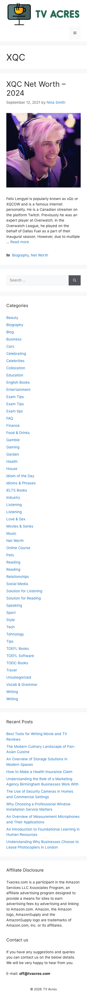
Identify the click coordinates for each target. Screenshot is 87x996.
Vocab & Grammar (21, 684)
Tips (10, 641)
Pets (10, 555)
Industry (13, 497)
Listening (14, 505)
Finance (13, 425)
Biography (20, 255)
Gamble (13, 440)
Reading (13, 562)
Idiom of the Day (20, 476)
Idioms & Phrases (21, 483)
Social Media (17, 584)
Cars (10, 346)
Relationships (17, 576)
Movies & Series (19, 526)
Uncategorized (18, 677)
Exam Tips (15, 397)
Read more (19, 242)
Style (10, 620)
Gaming (12, 447)
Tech (10, 627)
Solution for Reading (23, 598)
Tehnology (15, 634)
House (11, 469)
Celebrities (15, 361)
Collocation (15, 368)
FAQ (9, 418)
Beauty (12, 317)
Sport (11, 612)
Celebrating (16, 353)
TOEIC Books (17, 663)
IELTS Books (16, 490)
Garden (12, 454)
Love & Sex (15, 519)
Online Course (18, 548)
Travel (11, 670)
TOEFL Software (20, 656)
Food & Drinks (18, 433)
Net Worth (39, 255)
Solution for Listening (24, 591)
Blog (10, 332)
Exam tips (14, 411)
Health (12, 461)
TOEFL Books (17, 648)
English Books (18, 382)
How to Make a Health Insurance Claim (39, 772)
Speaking (14, 605)
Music (11, 533)
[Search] (75, 280)
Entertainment (18, 389)
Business (14, 339)
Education (14, 375)
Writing (12, 692)
